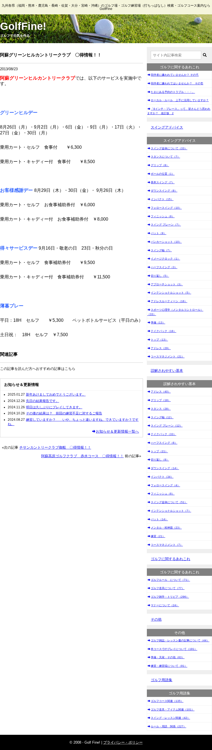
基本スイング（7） (162, 182)
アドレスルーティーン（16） (169, 301)
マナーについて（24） (165, 605)
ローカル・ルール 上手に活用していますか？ (180, 100)
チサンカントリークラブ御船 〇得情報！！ (55, 447)
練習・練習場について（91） (169, 665)
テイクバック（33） (163, 434)
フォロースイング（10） (166, 207)
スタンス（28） (161, 408)
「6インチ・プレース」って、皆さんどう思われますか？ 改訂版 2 (178, 111)
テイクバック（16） (163, 331)
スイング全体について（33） (169, 148)
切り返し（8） (160, 459)
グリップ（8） (160, 165)
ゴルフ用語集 (161, 680)
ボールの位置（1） (162, 173)
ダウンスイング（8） (164, 190)
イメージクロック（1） (165, 258)
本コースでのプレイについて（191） (174, 648)
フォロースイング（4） (165, 485)
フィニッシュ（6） (162, 216)
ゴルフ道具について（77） (167, 588)
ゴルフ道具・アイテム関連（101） (172, 709)
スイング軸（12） (162, 417)
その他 (156, 619)
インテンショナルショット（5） (171, 292)
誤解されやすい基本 (167, 371)
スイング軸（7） (161, 250)
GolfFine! (23, 26)
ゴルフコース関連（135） (167, 700)
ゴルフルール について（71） (170, 579)
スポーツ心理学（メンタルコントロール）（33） (175, 312)
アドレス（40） (161, 391)
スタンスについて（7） (165, 156)
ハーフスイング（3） (164, 267)
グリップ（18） (161, 400)
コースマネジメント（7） (167, 544)
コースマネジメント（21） (167, 356)
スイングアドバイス (167, 127)
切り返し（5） (160, 275)
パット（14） (159, 519)
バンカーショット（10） (166, 241)
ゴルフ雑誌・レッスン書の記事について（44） (180, 640)
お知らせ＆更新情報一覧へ (117, 431)
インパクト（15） (162, 199)
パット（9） (158, 233)
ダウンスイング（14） (165, 468)
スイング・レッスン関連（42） (170, 717)
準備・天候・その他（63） (167, 657)
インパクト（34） (162, 476)
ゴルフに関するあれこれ (170, 559)
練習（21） (158, 536)
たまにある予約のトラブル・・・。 (173, 91)
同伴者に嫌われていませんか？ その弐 (174, 74)
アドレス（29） (161, 348)
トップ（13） (159, 339)
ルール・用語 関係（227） (168, 726)
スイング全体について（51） (169, 502)
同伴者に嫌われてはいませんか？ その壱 (177, 83)
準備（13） (158, 322)
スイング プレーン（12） (166, 425)
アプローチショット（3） (167, 284)
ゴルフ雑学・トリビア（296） (170, 596)
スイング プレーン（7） (166, 224)
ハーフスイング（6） (164, 442)
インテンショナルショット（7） (171, 510)
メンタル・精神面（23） (166, 527)
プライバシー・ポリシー (123, 742)
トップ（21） (159, 451)
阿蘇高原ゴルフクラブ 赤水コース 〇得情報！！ (82, 456)
